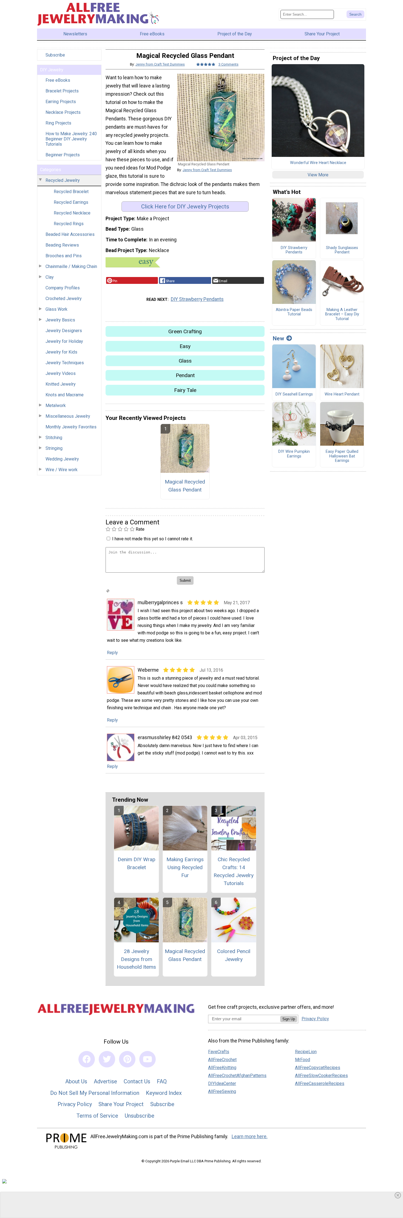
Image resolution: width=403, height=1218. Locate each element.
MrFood (302, 1059)
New (278, 338)
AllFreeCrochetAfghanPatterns (237, 1075)
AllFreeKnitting (222, 1067)
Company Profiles (63, 287)
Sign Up (288, 1019)
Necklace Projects (63, 112)
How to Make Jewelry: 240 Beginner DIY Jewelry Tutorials (71, 139)
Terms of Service (97, 1115)
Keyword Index (164, 1093)
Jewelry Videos (61, 373)
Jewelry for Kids (61, 352)
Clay (50, 277)
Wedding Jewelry (62, 459)
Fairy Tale (185, 390)
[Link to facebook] (86, 1059)
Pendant (185, 375)
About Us (76, 1081)
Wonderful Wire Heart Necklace (318, 163)
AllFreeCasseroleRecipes (319, 1083)
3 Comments (228, 64)
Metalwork (56, 405)
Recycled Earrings (71, 202)
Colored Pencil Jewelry (233, 955)
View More (318, 174)
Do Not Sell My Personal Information (94, 1093)
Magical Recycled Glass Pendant (185, 486)
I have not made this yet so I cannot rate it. (152, 538)
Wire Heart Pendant (342, 394)
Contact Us (137, 1081)
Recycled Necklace (72, 213)
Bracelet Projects (62, 91)
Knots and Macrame (65, 394)
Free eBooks (58, 80)
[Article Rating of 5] (205, 64)
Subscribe (55, 55)
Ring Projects (58, 123)
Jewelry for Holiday (64, 341)
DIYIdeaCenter (222, 1083)
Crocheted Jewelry (64, 298)
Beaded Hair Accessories (70, 234)
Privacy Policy (75, 1104)
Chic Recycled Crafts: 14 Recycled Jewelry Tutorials (234, 871)
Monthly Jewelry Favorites (71, 426)
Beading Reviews (62, 245)
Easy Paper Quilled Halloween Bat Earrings (342, 456)
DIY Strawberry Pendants (197, 299)
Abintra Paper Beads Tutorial (294, 312)
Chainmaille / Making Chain (71, 266)
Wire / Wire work (62, 469)
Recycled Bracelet (71, 191)
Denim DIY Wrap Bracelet (136, 863)
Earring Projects (61, 101)
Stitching (54, 437)
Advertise (105, 1081)
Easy (185, 346)
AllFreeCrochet (222, 1059)
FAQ (162, 1081)
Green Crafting (185, 331)
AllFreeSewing (222, 1091)
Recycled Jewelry (63, 180)
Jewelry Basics (60, 320)
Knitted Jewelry (61, 384)
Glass (185, 361)
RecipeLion (306, 1051)
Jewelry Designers (64, 330)
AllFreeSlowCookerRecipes (321, 1075)
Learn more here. (250, 1136)
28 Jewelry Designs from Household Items (136, 959)
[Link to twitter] (107, 1059)
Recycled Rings (69, 223)
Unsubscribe (139, 1115)
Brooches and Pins (64, 255)
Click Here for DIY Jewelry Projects (185, 206)
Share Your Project (121, 1104)
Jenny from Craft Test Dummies (160, 64)
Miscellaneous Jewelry (68, 416)
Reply (112, 652)
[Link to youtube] (147, 1059)
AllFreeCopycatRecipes (317, 1067)
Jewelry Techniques (65, 362)
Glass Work (56, 309)
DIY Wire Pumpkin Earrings (294, 454)
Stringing (54, 448)
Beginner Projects (63, 154)
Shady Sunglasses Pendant (342, 250)
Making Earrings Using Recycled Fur (185, 867)
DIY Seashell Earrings (294, 394)
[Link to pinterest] (127, 1059)
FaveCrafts (218, 1051)
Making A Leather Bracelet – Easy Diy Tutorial (342, 314)
